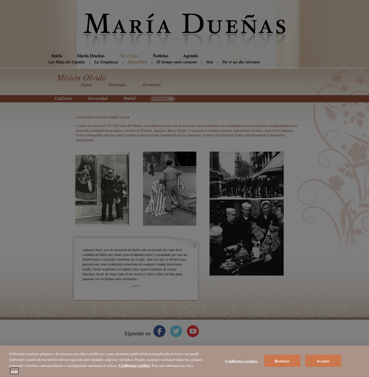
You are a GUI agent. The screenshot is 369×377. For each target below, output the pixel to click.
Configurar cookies (241, 360)
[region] (184, 361)
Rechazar (282, 360)
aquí (14, 371)
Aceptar (323, 360)
